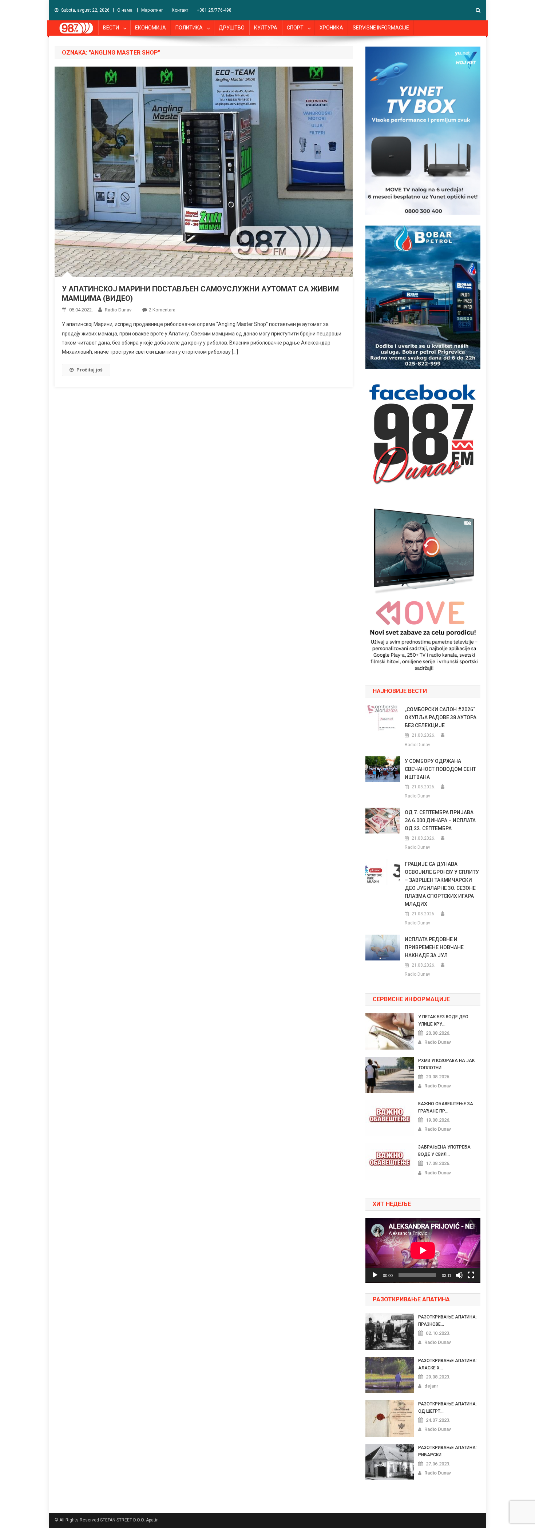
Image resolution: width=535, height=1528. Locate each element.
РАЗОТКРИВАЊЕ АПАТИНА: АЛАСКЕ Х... (447, 1364)
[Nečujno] (459, 1275)
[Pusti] (375, 1275)
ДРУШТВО (232, 28)
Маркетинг (152, 10)
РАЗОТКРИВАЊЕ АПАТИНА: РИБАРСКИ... (447, 1451)
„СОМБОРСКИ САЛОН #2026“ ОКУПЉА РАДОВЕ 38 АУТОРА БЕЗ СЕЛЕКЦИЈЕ (440, 717)
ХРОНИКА (331, 28)
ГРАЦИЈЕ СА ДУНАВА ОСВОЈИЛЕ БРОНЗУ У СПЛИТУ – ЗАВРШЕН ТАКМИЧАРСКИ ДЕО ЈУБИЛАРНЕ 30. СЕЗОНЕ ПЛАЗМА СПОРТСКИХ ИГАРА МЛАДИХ (442, 884)
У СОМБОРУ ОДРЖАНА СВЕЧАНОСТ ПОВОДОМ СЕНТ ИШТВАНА (440, 769)
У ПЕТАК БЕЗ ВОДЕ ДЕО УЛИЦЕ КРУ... (443, 1020)
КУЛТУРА (265, 28)
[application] (422, 1250)
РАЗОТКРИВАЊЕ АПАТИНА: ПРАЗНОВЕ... (447, 1320)
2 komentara (162, 310)
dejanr (431, 1386)
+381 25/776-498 (214, 10)
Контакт (180, 10)
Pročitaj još (89, 370)
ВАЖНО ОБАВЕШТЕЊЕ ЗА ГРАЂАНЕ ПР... (445, 1107)
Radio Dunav (118, 310)
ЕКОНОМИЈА (150, 28)
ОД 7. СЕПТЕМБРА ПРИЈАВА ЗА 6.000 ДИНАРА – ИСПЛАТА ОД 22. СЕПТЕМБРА (440, 820)
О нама (124, 10)
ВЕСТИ (111, 28)
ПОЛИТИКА (189, 28)
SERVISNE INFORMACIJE (381, 28)
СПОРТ (295, 28)
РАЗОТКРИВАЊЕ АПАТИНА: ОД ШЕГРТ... (447, 1407)
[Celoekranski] (471, 1275)
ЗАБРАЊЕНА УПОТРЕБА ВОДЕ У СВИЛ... (444, 1151)
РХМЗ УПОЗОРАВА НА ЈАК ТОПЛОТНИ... (446, 1064)
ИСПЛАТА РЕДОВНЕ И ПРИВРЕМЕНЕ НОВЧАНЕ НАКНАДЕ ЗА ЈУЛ (434, 947)
